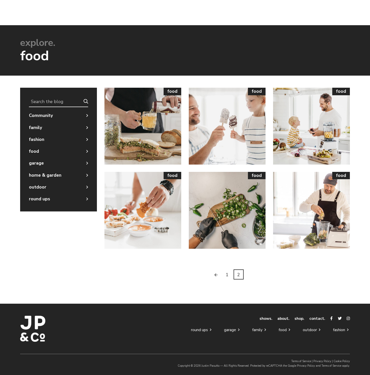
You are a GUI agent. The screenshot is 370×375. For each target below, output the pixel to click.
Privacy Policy (322, 361)
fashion (36, 139)
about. (283, 318)
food (34, 151)
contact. (317, 318)
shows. (266, 318)
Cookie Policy (342, 361)
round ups (39, 199)
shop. (299, 318)
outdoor (37, 187)
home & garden (45, 175)
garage (36, 163)
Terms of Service (301, 361)
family (35, 127)
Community (41, 115)
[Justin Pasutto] (58, 329)
